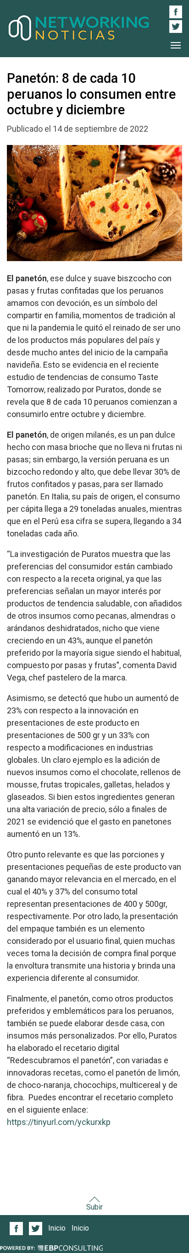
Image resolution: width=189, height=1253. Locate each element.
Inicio (57, 1228)
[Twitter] (35, 1228)
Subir (94, 1207)
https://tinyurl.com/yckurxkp (59, 1122)
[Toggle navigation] (175, 45)
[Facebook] (16, 1228)
